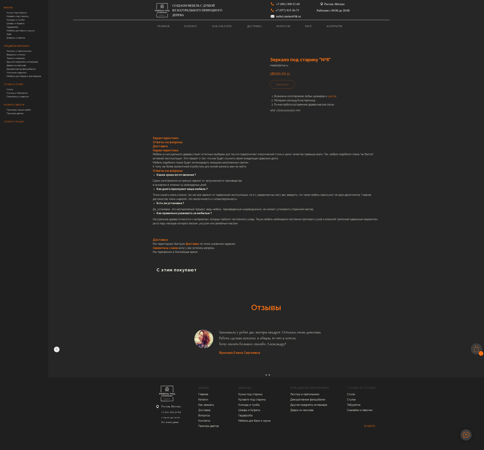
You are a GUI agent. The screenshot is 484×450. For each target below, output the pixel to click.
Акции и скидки (14, 121)
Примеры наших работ (19, 109)
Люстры (295, 394)
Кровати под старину (18, 16)
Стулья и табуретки (17, 93)
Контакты (204, 420)
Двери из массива (16, 65)
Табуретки (353, 404)
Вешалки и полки (16, 54)
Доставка (204, 410)
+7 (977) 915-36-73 (287, 10)
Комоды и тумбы (16, 20)
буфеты (255, 410)
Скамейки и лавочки (18, 96)
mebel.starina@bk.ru (288, 16)
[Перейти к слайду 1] (263, 375)
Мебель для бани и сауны (21, 30)
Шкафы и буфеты (16, 23)
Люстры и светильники (19, 51)
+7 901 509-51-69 (171, 412)
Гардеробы (12, 27)
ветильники (312, 394)
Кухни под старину (17, 12)
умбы (256, 404)
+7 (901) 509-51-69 (288, 4)
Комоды (243, 404)
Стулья (351, 399)
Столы (10, 89)
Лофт (9, 34)
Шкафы (243, 410)
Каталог (203, 399)
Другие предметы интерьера (22, 61)
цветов (332, 96)
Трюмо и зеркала (16, 58)
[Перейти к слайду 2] (266, 375)
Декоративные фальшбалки (21, 69)
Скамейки (353, 410)
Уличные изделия (16, 72)
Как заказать (206, 404)
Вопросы (204, 415)
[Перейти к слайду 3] (269, 375)
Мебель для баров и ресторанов (24, 76)
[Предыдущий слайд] (57, 349)
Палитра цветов (15, 113)
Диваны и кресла (16, 37)
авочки (368, 410)
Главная (203, 394)
